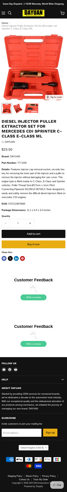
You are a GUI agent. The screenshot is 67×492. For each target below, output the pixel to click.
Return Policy (32, 476)
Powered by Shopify (33, 486)
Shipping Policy (15, 476)
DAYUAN (10, 141)
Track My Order (40, 479)
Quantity (6, 216)
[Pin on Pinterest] (22, 258)
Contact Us (24, 479)
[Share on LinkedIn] (16, 258)
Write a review (33, 297)
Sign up (50, 432)
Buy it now (33, 244)
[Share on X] (10, 258)
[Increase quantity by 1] (30, 223)
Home (5, 23)
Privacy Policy (49, 476)
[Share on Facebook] (4, 258)
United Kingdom (32, 447)
